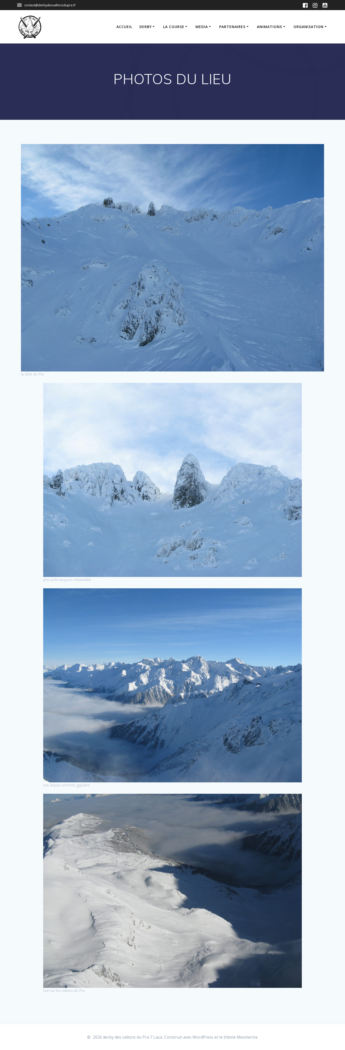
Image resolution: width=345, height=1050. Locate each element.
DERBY (145, 26)
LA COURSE (173, 26)
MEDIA (201, 26)
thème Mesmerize (241, 1037)
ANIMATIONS (269, 26)
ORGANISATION (308, 26)
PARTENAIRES (232, 26)
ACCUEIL (124, 26)
